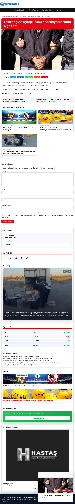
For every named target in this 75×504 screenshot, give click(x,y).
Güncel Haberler (19, 10)
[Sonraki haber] (69, 271)
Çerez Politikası (47, 10)
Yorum (4, 171)
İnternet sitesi (6, 205)
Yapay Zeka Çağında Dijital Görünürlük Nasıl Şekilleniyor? (21, 365)
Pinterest (44, 77)
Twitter (13, 77)
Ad (3, 190)
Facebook (20, 77)
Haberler (4, 16)
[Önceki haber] (65, 271)
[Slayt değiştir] (34, 488)
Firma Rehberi (33, 10)
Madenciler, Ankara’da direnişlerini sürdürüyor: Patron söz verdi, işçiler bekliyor (28, 358)
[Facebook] (5, 258)
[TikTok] (27, 258)
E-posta (5, 197)
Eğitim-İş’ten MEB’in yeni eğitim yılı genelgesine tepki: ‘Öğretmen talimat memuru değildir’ (31, 363)
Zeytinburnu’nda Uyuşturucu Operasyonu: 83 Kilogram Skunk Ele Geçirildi (26, 360)
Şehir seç (8, 241)
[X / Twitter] (10, 258)
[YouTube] (21, 258)
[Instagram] (16, 258)
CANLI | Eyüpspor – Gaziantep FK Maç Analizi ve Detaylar (21, 356)
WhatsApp (29, 77)
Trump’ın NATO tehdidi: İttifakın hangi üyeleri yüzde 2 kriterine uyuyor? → (52, 100)
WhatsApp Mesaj (37, 418)
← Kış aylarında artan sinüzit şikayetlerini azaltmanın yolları (14, 100)
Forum (58, 10)
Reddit (37, 77)
